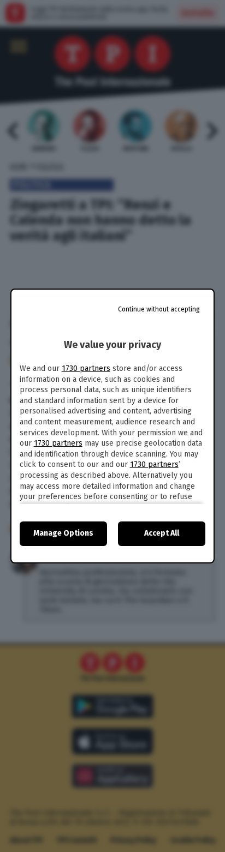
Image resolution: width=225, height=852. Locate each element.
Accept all (161, 533)
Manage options (63, 533)
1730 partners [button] (86, 368)
